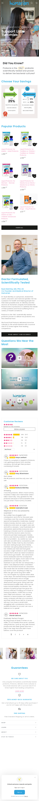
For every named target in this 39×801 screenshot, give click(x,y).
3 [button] (19, 634)
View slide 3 (25, 54)
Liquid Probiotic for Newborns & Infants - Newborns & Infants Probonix (28, 184)
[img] (14, 455)
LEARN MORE (19, 691)
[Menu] (2, 3)
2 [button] (15, 634)
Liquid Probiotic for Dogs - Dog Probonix (27, 208)
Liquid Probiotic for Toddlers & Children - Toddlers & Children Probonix (28, 152)
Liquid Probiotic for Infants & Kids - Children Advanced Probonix (8, 216)
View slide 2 (19, 54)
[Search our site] (31, 3)
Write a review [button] (19, 429)
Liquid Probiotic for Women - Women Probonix (8, 183)
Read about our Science (19, 334)
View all (19, 228)
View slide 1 (13, 54)
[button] (8, 434)
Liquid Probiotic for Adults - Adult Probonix (9, 150)
